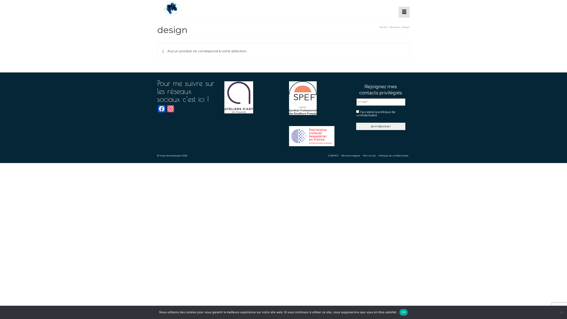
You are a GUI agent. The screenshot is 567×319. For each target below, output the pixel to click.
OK (404, 312)
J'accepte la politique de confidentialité (375, 113)
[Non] (561, 312)
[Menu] (404, 12)
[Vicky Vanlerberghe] (197, 9)
